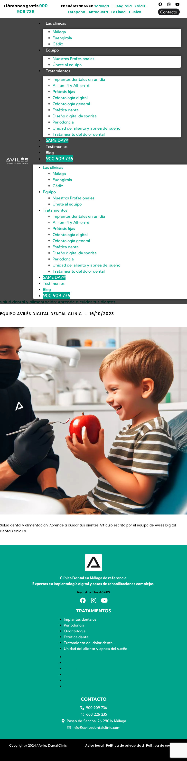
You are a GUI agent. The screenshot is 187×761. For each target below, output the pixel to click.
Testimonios (56, 146)
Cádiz (58, 43)
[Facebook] (160, 4)
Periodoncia (74, 625)
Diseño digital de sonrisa (75, 115)
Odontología (74, 631)
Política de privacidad (125, 745)
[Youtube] (177, 4)
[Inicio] (17, 160)
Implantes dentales (80, 619)
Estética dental (76, 637)
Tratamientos (58, 70)
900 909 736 (32, 9)
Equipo (52, 50)
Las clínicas (56, 23)
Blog (50, 152)
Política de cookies (162, 745)
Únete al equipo (67, 64)
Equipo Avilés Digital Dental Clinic (41, 314)
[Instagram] (169, 4)
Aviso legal (94, 745)
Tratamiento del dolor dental (79, 134)
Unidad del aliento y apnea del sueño (95, 648)
